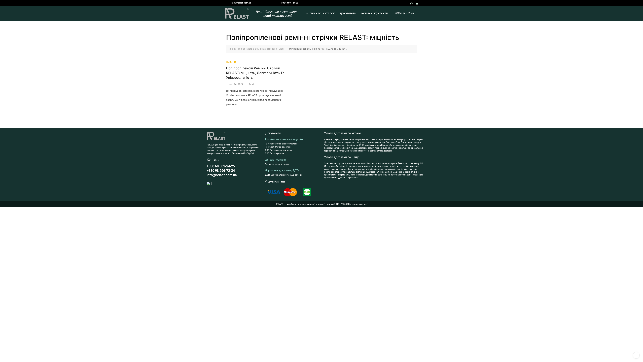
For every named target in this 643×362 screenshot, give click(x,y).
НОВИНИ (366, 13)
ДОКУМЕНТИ (348, 13)
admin (252, 84)
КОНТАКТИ (381, 13)
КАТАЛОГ (329, 13)
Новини (231, 62)
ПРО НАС (315, 13)
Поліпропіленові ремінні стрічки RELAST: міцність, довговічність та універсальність (255, 73)
